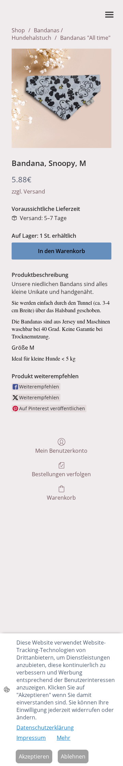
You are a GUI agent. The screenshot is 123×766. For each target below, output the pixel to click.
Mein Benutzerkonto (61, 450)
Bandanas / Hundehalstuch (37, 34)
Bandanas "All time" (85, 37)
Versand (34, 191)
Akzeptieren (34, 756)
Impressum (31, 738)
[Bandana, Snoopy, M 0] (61, 98)
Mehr (63, 738)
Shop (18, 30)
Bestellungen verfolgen (61, 474)
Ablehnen (73, 756)
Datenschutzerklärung (45, 727)
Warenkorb (61, 497)
